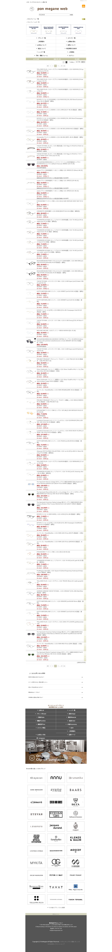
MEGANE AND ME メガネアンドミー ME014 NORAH (56, 330)
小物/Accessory (72, 724)
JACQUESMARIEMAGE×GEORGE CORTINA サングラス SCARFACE (60, 340)
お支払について (41, 45)
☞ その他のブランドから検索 (56, 907)
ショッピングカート (83, 6)
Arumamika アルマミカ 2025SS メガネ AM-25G (60, 128)
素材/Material (72, 717)
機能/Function (41, 721)
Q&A (72, 728)
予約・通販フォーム (42, 55)
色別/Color (72, 721)
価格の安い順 (57, 59)
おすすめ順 (36, 59)
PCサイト (82, 0)
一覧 (84, 19)
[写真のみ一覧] (63, 62)
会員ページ (72, 734)
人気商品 (71, 52)
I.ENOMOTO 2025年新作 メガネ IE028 (58, 211)
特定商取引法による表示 (56, 707)
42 (61, 66)
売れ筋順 (77, 59)
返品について (42, 48)
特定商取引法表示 (71, 48)
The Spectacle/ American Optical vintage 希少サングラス (60, 633)
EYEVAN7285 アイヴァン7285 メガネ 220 (53, 552)
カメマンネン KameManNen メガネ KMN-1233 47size (60, 533)
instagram (42, 738)
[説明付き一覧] (66, 62)
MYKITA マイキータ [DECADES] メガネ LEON (58, 514)
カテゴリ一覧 (72, 38)
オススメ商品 (41, 728)
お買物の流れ (72, 41)
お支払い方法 (41, 734)
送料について (72, 45)
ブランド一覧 (42, 38)
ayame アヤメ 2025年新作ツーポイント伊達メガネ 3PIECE (60, 170)
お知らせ (41, 710)
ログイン (71, 55)
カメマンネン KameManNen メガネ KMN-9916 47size (59, 643)
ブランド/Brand (41, 714)
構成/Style (41, 717)
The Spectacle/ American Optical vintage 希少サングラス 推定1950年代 (60, 504)
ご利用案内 (41, 41)
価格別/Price (41, 724)
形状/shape (72, 714)
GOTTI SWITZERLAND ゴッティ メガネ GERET (60, 291)
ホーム (50, 705)
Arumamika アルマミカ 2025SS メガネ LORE (59, 110)
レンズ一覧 (41, 52)
